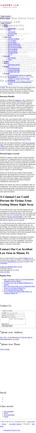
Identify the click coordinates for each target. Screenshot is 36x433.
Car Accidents (12, 40)
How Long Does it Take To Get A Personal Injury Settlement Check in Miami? (19, 280)
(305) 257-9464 (5, 272)
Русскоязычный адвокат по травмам (19, 75)
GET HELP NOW (7, 326)
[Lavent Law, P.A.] (9, 9)
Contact (6, 61)
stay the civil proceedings (14, 216)
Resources (11, 35)
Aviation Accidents (13, 39)
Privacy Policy (31, 421)
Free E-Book (12, 58)
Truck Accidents (13, 49)
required (17, 100)
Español (6, 66)
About (6, 26)
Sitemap (4, 424)
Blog (9, 30)
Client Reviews (12, 33)
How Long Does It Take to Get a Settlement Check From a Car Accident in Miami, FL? (19, 287)
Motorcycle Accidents (14, 46)
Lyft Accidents (12, 42)
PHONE (4, 317)
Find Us (6, 63)
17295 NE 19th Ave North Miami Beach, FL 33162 (16, 338)
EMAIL (4, 315)
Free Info (7, 56)
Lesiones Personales (14, 70)
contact (12, 260)
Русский (7, 73)
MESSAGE (5, 324)
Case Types (7, 37)
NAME (4, 313)
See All (10, 54)
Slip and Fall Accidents (15, 47)
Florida (6, 416)
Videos (10, 59)
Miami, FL (27, 258)
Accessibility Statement (15, 424)
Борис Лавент (12, 77)
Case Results (11, 32)
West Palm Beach (9, 415)
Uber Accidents (12, 51)
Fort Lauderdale (9, 411)
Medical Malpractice (14, 44)
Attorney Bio (12, 28)
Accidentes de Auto (14, 72)
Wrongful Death (12, 52)
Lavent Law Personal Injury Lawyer (11, 261)
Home (6, 25)
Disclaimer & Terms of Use (12, 430)
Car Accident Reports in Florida (13, 290)
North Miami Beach (14, 65)
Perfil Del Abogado (13, 68)
